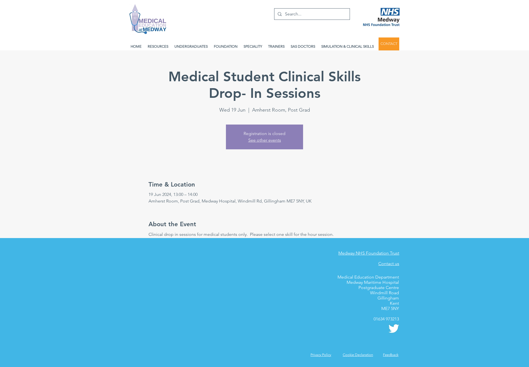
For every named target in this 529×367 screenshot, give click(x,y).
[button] (390, 355)
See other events (264, 140)
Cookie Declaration (358, 355)
